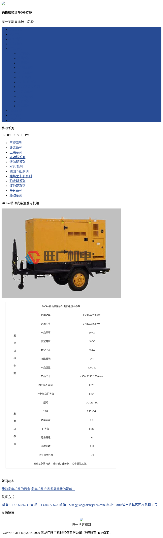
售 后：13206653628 (44, 505)
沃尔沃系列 (25, 72)
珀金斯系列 (25, 91)
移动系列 (23, 106)
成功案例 (16, 110)
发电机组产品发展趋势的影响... (53, 489)
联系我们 (16, 120)
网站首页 (16, 29)
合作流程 (16, 115)
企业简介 (16, 34)
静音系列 (23, 101)
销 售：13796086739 (16, 505)
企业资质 (16, 39)
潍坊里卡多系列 (28, 86)
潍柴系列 (23, 58)
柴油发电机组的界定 (16, 489)
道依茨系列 (25, 96)
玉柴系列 (23, 53)
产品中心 (16, 48)
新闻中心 (16, 44)
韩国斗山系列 (27, 82)
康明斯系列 (25, 67)
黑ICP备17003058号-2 (128, 532)
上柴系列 (23, 63)
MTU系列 (24, 77)
